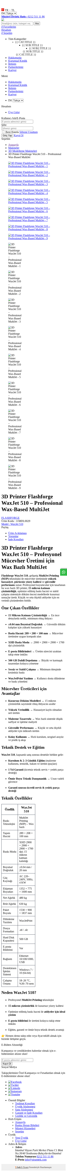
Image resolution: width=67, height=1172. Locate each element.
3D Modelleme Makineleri (22, 150)
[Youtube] (14, 1094)
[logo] (33, 20)
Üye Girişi (14, 112)
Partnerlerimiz (15, 67)
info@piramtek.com (36, 1159)
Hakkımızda (14, 57)
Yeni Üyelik (21, 1137)
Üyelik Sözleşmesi (25, 1106)
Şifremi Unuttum (28, 132)
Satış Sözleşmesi (24, 1109)
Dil (3, 13)
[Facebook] (15, 1081)
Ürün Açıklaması (17, 533)
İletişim (12, 63)
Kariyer (12, 70)
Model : (12, 524)
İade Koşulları (16, 539)
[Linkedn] (14, 1088)
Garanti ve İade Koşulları (28, 1112)
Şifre (4, 124)
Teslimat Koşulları (25, 1103)
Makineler (13, 147)
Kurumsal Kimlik (17, 60)
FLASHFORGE (10, 517)
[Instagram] (15, 1091)
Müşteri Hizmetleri (25, 1128)
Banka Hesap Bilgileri (27, 1125)
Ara (37, 23)
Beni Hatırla (12, 132)
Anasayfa (13, 144)
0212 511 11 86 (45, 1156)
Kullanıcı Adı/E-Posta (13, 118)
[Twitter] (13, 1085)
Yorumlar (13, 536)
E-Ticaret (25, 1167)
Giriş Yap (7, 135)
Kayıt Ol (18, 135)
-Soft (18, 1167)
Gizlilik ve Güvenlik (26, 1115)
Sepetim (19, 1131)
